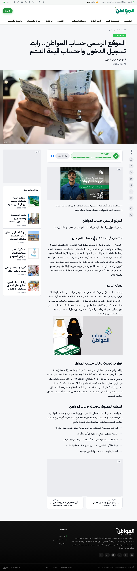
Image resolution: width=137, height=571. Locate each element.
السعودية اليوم (112, 21)
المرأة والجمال (34, 21)
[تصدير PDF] (131, 198)
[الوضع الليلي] (8, 2)
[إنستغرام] (25, 2)
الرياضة (49, 21)
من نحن (62, 536)
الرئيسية (128, 21)
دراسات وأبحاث (15, 21)
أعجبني (61, 155)
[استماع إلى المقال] (131, 214)
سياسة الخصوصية (59, 539)
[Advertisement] (85, 477)
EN (4, 2)
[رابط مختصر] (131, 191)
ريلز (6, 10)
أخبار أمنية (96, 21)
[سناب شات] (18, 2)
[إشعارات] (39, 2)
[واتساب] (131, 159)
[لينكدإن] (131, 178)
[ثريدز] (14, 2)
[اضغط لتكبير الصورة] (68, 107)
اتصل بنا (62, 543)
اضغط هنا (79, 378)
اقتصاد (60, 21)
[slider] (92, 157)
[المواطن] (124, 11)
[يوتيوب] (22, 2)
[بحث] (43, 2)
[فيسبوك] (29, 2)
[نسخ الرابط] (131, 185)
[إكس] (131, 172)
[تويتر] (33, 2)
